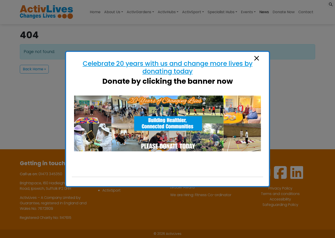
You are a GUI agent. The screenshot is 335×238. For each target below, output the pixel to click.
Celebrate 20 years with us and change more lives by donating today (168, 67)
